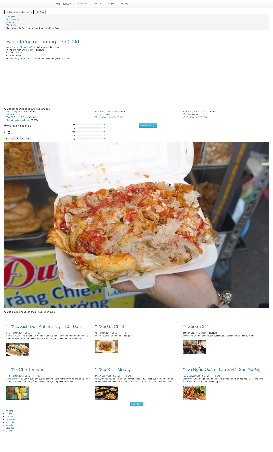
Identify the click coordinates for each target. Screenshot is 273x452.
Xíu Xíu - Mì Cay (115, 369)
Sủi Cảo (186, 114)
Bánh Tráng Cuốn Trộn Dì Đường (24, 58)
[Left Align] (6, 138)
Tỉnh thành (81, 3)
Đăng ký (110, 3)
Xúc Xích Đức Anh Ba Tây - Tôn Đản (46, 326)
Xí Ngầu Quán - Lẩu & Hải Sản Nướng (224, 369)
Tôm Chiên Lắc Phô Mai (17, 117)
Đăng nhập (124, 3)
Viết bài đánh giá (148, 125)
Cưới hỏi (9, 416)
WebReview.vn (63, 3)
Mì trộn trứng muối (191, 117)
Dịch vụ (9, 430)
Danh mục (96, 3)
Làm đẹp (10, 419)
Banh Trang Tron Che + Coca (196, 111)
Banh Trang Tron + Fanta (17, 111)
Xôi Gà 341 (198, 326)
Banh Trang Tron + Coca (106, 111)
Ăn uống (9, 410)
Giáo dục (10, 427)
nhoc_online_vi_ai (14, 378)
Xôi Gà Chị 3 (112, 326)
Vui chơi (9, 422)
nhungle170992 (13, 335)
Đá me (9, 114)
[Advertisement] (136, 85)
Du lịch (9, 413)
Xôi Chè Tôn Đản (28, 369)
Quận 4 (31, 49)
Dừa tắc (98, 114)
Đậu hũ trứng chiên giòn (105, 117)
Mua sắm (10, 425)
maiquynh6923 (101, 378)
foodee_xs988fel (102, 335)
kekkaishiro (188, 335)
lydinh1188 (188, 378)
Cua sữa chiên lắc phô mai (18, 120)
